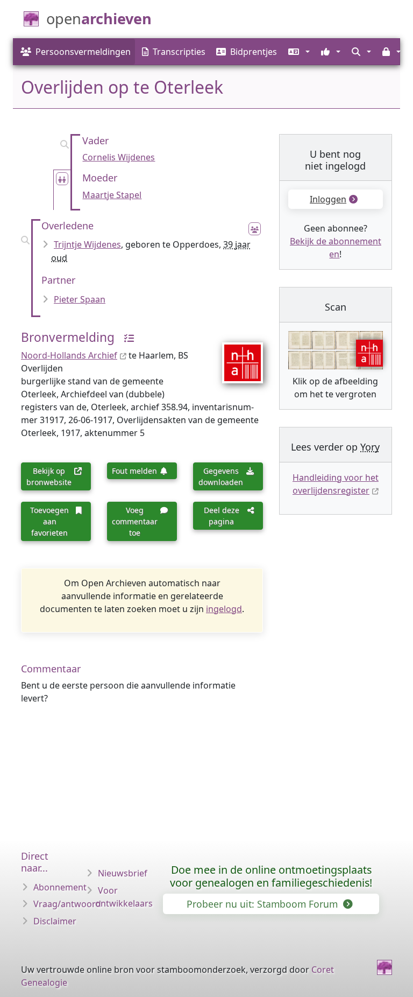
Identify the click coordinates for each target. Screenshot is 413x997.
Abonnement (60, 887)
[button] (297, 52)
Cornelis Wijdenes (118, 157)
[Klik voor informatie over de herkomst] (126, 337)
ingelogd (224, 609)
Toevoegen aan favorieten (49, 521)
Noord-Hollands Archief (69, 355)
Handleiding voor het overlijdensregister (336, 484)
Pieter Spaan (79, 299)
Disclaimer (54, 921)
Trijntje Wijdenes (87, 244)
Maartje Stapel (111, 195)
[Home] (384, 967)
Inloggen (328, 199)
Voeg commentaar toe (135, 521)
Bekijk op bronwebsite (49, 476)
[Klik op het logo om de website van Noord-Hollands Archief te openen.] (236, 355)
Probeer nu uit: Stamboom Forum (263, 903)
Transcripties (179, 52)
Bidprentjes (253, 52)
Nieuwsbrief (122, 873)
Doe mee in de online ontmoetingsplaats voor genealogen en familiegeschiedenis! (271, 876)
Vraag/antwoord (67, 904)
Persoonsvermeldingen (83, 52)
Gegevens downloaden (220, 476)
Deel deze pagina (221, 515)
